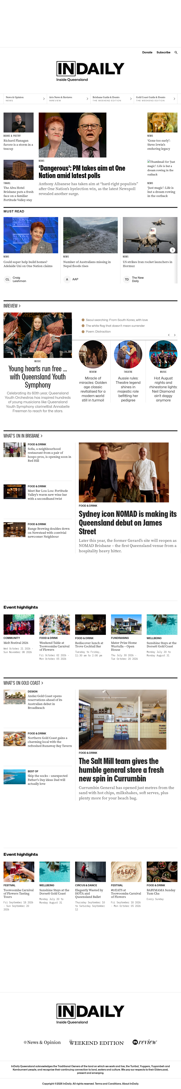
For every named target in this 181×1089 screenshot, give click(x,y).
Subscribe (163, 52)
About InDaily (130, 1083)
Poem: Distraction (98, 331)
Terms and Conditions (108, 1083)
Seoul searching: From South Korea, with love (117, 320)
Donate (147, 52)
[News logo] (42, 1042)
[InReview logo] (145, 1042)
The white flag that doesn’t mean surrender (115, 325)
